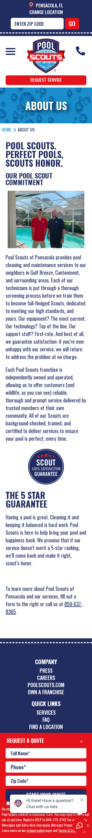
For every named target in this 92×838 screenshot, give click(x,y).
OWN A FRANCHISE (46, 692)
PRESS (46, 670)
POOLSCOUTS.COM (46, 684)
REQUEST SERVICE (46, 80)
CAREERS (46, 677)
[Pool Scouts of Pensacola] (46, 42)
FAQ (46, 719)
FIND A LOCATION (46, 726)
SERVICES (46, 712)
